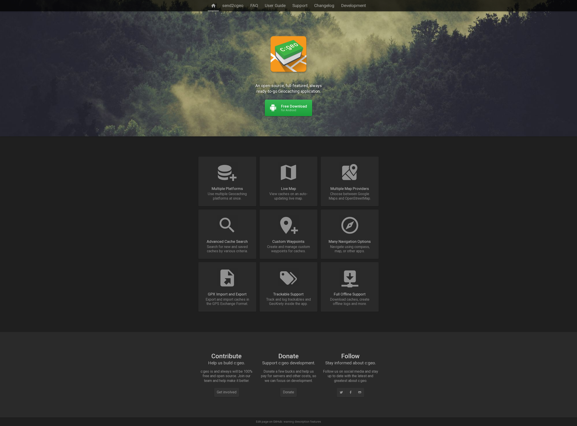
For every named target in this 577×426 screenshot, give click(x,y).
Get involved (226, 392)
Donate (288, 392)
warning (289, 421)
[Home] (213, 5)
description (302, 421)
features (315, 421)
